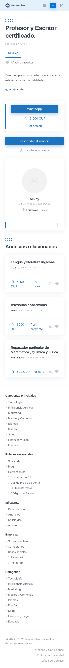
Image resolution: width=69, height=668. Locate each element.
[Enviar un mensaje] (58, 225)
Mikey (34, 199)
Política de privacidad (50, 655)
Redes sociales (17, 552)
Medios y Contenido (20, 418)
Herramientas (16, 472)
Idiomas (13, 423)
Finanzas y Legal (18, 439)
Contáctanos (16, 546)
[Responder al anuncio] (50, 284)
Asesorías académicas (29, 305)
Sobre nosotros (18, 541)
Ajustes (12, 525)
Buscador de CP (21, 477)
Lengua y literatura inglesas (33, 262)
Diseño (12, 429)
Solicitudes (15, 461)
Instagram (17, 562)
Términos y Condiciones (48, 650)
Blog (11, 466)
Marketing (14, 413)
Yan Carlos (17, 358)
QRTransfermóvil (21, 488)
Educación (14, 445)
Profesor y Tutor (16, 44)
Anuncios (14, 514)
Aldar (14, 310)
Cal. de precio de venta (25, 482)
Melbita (15, 267)
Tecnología (15, 402)
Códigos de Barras (22, 493)
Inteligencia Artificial (20, 407)
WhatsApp (34, 109)
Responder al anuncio (35, 141)
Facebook (17, 557)
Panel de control (18, 509)
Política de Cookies (52, 660)
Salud (11, 434)
